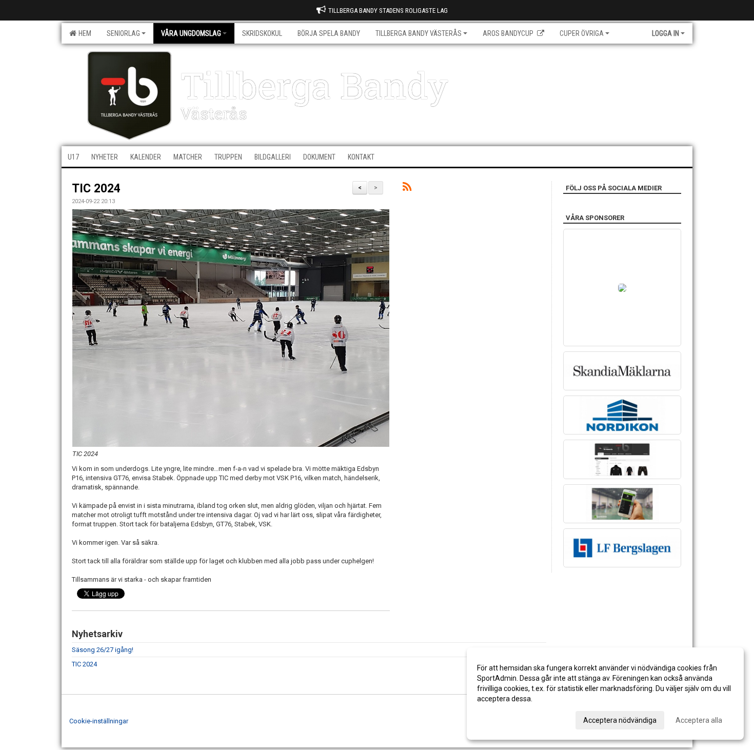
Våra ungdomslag (191, 33)
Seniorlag (123, 33)
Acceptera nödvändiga (620, 720)
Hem (83, 33)
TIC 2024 (96, 188)
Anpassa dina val (504, 719)
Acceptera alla (699, 720)
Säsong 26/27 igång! (102, 650)
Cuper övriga (582, 33)
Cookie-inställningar (98, 721)
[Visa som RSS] (407, 188)
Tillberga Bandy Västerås (418, 33)
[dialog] (605, 693)
